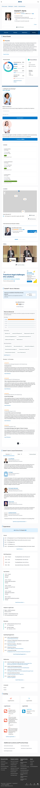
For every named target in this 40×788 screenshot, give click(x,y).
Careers (31, 762)
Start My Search (20, 117)
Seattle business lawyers (25, 745)
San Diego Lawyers (14, 775)
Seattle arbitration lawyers (8, 745)
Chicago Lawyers (14, 764)
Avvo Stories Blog (4, 768)
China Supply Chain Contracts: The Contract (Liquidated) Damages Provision (20, 670)
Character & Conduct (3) (24, 349)
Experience (24, 32)
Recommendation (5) (18, 346)
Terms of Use (3, 783)
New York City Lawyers (14, 761)
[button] (18, 191)
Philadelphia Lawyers (14, 769)
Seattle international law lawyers (9, 748)
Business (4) (7, 333)
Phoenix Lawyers (13, 771)
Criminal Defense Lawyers (24, 766)
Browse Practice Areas (4, 766)
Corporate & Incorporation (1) (25, 336)
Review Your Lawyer (4, 762)
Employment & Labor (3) (29, 333)
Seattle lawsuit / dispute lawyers (26, 748)
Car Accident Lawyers (24, 771)
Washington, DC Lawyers (15, 768)
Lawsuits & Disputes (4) (17, 333)
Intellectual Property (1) (10, 339)
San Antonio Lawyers (14, 773)
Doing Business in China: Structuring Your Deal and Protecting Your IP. (19, 651)
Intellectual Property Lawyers (23, 777)
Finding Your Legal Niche (11, 677)
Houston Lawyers (14, 766)
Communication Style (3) (10, 352)
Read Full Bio (6, 54)
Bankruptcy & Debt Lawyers (23, 763)
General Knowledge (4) (29, 346)
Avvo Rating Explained (34, 766)
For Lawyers (3, 769)
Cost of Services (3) (21, 352)
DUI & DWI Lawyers (23, 768)
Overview (6, 32)
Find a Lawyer (3, 761)
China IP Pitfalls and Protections (12, 638)
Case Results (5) (8, 346)
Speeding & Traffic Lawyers (23, 779)
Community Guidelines (5, 784)
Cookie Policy (14, 783)
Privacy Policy (9, 783)
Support (31, 764)
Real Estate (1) (19, 339)
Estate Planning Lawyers (24, 770)
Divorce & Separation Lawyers (24, 774)
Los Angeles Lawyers (14, 762)
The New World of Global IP (12, 645)
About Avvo (32, 761)
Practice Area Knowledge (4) (11, 349)
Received (8, 454)
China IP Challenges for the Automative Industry (15, 648)
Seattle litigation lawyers (8, 750)
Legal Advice (3, 764)
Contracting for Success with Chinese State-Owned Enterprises (18, 667)
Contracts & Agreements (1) (10, 336)
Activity (34, 32)
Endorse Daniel (32, 454)
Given (20, 454)
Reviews (15, 32)
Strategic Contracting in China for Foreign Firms (15, 674)
